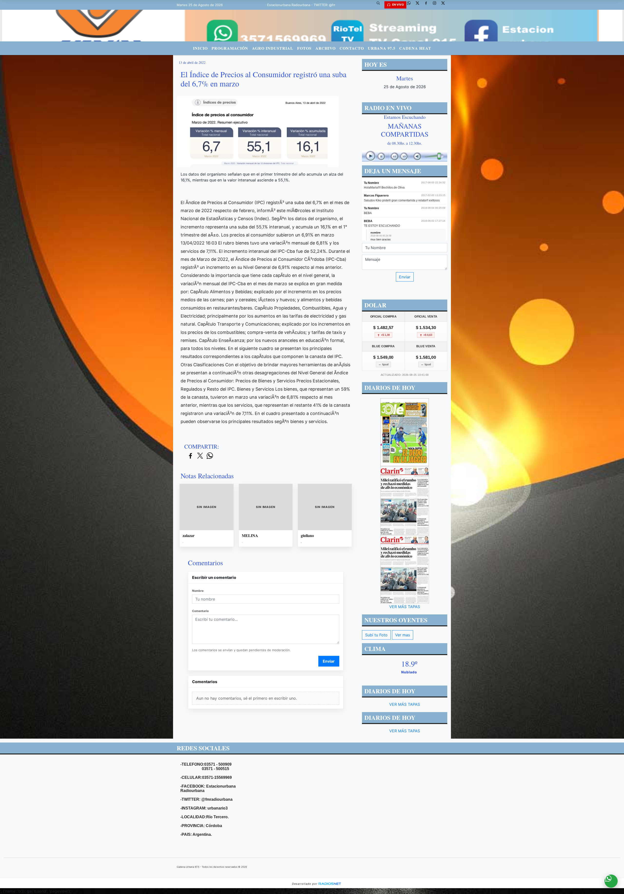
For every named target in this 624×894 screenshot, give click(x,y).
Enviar (329, 661)
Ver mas (402, 634)
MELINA (250, 535)
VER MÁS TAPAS (404, 606)
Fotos (304, 48)
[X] (419, 5)
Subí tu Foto (376, 634)
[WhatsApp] (411, 5)
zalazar (189, 535)
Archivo (325, 48)
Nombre (198, 591)
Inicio (200, 48)
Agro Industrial (272, 48)
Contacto (352, 48)
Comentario (200, 611)
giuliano (307, 535)
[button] (380, 5)
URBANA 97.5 (381, 48)
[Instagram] (436, 5)
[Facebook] (428, 5)
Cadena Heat (415, 48)
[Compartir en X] (200, 456)
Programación (230, 48)
